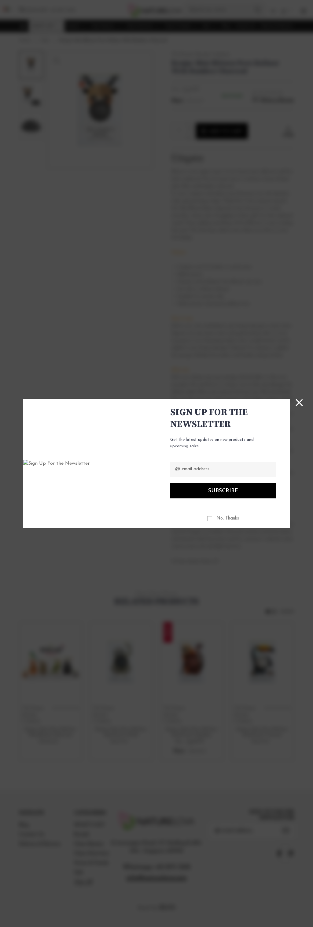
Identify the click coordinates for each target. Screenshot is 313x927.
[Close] (299, 402)
